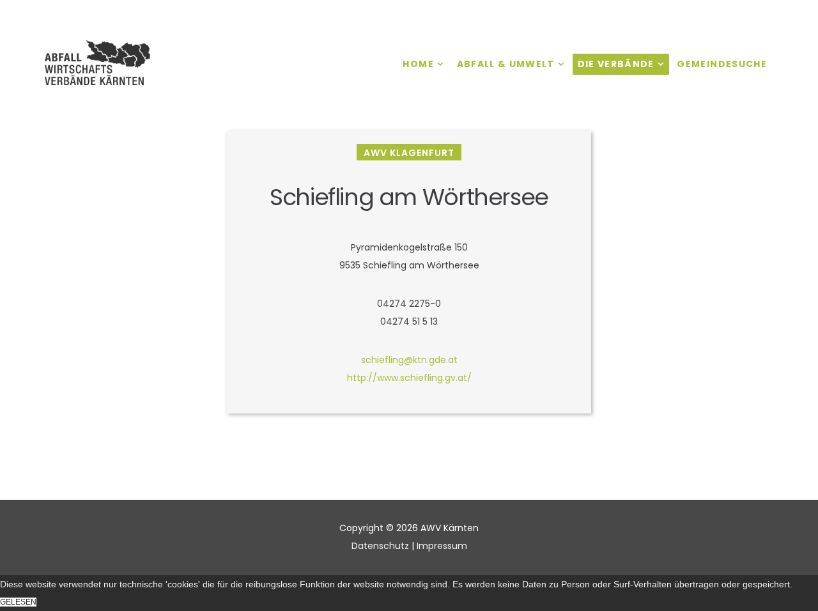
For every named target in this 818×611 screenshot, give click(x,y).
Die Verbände (616, 64)
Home (418, 64)
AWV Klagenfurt (409, 152)
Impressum (442, 545)
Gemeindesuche (722, 64)
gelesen (18, 602)
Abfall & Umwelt (506, 64)
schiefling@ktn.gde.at (409, 359)
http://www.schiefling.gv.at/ (409, 377)
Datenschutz (380, 545)
